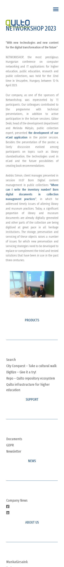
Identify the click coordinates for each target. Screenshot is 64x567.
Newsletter (13, 451)
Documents (14, 439)
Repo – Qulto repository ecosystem (30, 378)
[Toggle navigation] (56, 8)
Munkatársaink (17, 562)
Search (11, 359)
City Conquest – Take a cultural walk (31, 366)
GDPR (10, 445)
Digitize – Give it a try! (21, 372)
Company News (17, 500)
